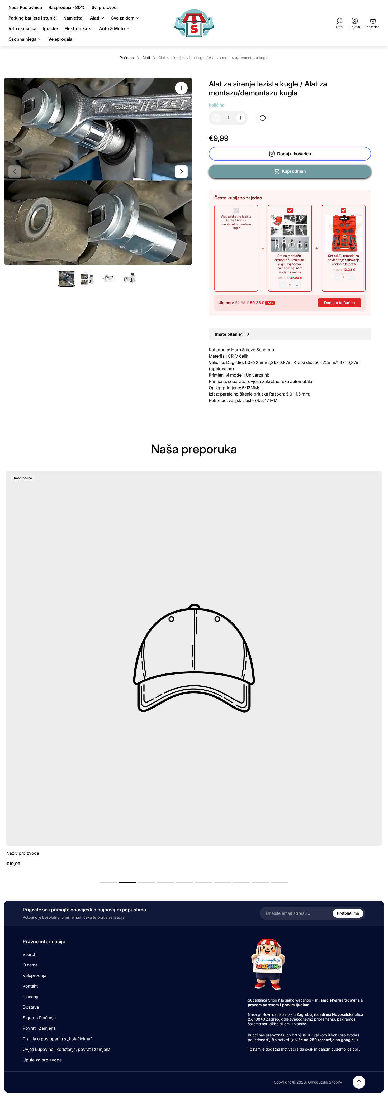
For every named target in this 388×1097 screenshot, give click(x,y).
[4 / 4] (129, 278)
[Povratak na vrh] (359, 1082)
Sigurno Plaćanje (39, 1017)
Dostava (31, 1007)
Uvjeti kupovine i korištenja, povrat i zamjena (67, 1049)
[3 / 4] (108, 278)
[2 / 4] (87, 278)
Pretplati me (348, 913)
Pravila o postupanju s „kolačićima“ (57, 1038)
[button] (108, 882)
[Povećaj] (181, 88)
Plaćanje (31, 996)
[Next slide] (181, 171)
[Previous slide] (14, 171)
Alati (146, 57)
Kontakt (30, 986)
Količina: (217, 105)
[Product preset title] (194, 658)
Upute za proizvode (42, 1059)
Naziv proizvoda (22, 853)
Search (29, 954)
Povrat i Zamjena (39, 1028)
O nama (30, 965)
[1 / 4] (66, 278)
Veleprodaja (34, 975)
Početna (127, 57)
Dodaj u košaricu (339, 302)
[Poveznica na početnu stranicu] (267, 964)
